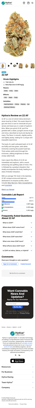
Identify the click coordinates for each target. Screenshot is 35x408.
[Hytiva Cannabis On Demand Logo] (8, 3)
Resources (6, 367)
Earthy (5, 90)
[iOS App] (17, 361)
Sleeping (23, 104)
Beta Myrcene (13, 183)
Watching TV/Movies (9, 107)
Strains (9, 327)
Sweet (16, 90)
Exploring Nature (8, 104)
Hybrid (14, 327)
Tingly (15, 97)
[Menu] (33, 3)
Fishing (17, 104)
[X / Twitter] (15, 355)
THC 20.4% (10, 82)
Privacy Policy (24, 313)
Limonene (8, 185)
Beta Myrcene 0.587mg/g (15, 85)
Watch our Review (8, 189)
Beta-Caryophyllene (25, 183)
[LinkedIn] (19, 355)
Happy (10, 97)
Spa (28, 104)
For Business (7, 372)
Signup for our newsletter (17, 299)
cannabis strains (27, 343)
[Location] (24, 3)
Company (6, 387)
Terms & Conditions (13, 404)
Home (3, 327)
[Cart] (28, 3)
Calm (5, 97)
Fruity (11, 90)
